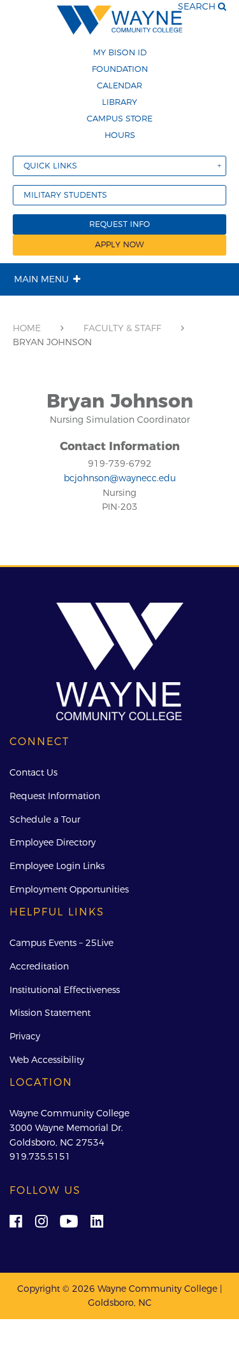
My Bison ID (120, 52)
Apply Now (119, 244)
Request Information (55, 796)
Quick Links (50, 165)
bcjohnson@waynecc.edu (120, 478)
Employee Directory (53, 842)
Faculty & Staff (122, 328)
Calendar (119, 85)
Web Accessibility (47, 1059)
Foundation (120, 69)
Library (119, 102)
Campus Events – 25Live (61, 943)
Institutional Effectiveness (65, 990)
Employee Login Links (57, 866)
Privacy (25, 1036)
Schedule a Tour (45, 819)
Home (27, 328)
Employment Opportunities (69, 889)
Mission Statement (50, 1012)
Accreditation (39, 966)
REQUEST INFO (119, 224)
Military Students (65, 195)
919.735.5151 (40, 1156)
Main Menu (41, 279)
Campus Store (119, 118)
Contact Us (33, 772)
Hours (120, 135)
